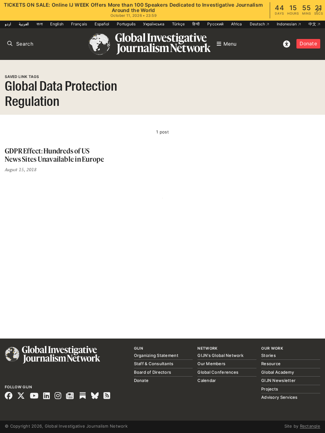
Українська (153, 24)
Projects (269, 388)
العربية (24, 24)
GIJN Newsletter (278, 380)
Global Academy (277, 372)
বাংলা (39, 24)
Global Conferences (217, 372)
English (56, 24)
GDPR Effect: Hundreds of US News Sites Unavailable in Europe (54, 154)
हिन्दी (196, 24)
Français (79, 24)
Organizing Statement (156, 355)
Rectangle (310, 426)
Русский (215, 24)
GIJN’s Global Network (220, 355)
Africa (236, 24)
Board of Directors (152, 372)
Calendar (206, 380)
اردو (8, 24)
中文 (312, 24)
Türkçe (178, 24)
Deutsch (258, 24)
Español (102, 24)
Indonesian (287, 24)
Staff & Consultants (154, 363)
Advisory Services (279, 397)
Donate (308, 44)
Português (126, 24)
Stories (268, 355)
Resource (271, 363)
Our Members (211, 363)
